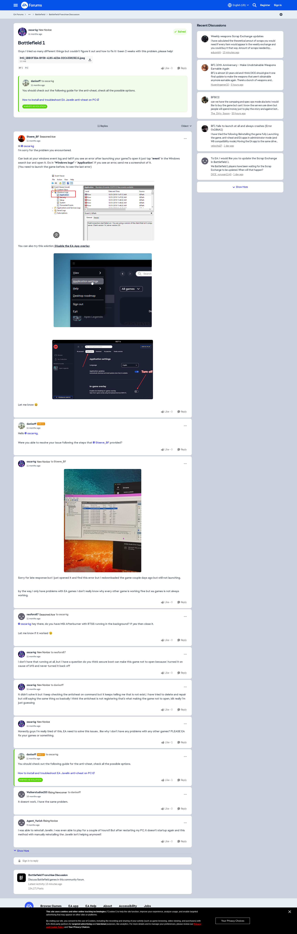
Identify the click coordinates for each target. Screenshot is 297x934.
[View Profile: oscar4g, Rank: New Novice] (22, 32)
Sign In (278, 5)
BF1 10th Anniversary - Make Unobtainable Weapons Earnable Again (243, 66)
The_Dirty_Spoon (220, 113)
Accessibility (128, 906)
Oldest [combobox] (186, 126)
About (107, 906)
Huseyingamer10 (220, 84)
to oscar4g (47, 81)
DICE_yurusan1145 (221, 174)
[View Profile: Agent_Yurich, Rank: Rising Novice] (21, 822)
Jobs (147, 906)
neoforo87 (32, 614)
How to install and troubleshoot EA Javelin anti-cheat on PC (59, 100)
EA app (73, 906)
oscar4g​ (29, 146)
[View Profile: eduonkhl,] (204, 38)
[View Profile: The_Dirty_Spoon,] (204, 99)
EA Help (90, 906)
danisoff (36, 81)
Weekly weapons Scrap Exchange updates (237, 36)
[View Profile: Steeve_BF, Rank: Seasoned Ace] (21, 138)
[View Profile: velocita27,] (204, 128)
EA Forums (19, 14)
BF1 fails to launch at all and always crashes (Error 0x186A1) (241, 127)
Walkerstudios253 (37, 792)
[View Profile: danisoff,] (25, 83)
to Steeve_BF (58, 461)
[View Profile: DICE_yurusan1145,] (204, 161)
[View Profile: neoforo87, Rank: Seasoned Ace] (21, 616)
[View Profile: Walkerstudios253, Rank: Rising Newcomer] (21, 794)
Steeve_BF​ (102, 442)
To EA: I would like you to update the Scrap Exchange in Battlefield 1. (244, 160)
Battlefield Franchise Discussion (64, 14)
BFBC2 (215, 97)
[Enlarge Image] (102, 207)
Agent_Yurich (34, 820)
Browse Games (51, 906)
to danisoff (57, 685)
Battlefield (40, 14)
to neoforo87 (58, 652)
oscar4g (33, 30)
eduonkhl (216, 52)
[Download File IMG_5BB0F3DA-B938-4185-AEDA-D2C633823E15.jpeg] (90, 59)
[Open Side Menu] (15, 5)
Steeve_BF (33, 136)
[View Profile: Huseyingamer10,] (204, 67)
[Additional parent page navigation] (29, 14)
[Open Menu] (281, 14)
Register (265, 5)
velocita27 (216, 145)
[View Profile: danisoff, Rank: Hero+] (21, 425)
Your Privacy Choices (232, 920)
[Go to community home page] (31, 5)
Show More (23, 850)
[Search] (254, 5)
